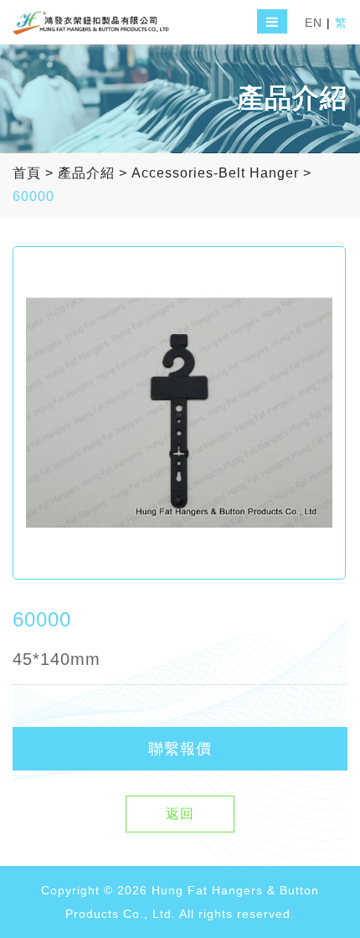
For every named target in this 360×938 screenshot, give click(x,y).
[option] (179, 413)
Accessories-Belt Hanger (215, 173)
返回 (180, 814)
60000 (33, 196)
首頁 (27, 173)
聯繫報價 (180, 748)
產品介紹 (86, 173)
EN (313, 22)
